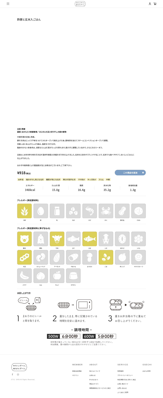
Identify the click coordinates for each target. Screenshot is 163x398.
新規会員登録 (77, 371)
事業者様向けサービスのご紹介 (100, 388)
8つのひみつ (93, 379)
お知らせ (92, 375)
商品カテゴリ (94, 384)
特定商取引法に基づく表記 (127, 379)
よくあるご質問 (123, 392)
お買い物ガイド (123, 384)
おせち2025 (147, 371)
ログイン (75, 375)
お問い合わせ (122, 388)
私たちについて (94, 371)
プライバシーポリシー (125, 375)
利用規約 (121, 371)
